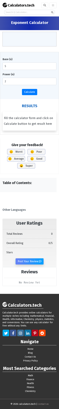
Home (30, 349)
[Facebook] (13, 333)
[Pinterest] (35, 333)
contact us (43, 404)
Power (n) (8, 74)
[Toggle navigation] (53, 5)
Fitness (30, 387)
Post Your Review (28, 261)
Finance (30, 379)
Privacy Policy (30, 360)
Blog (30, 353)
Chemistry (30, 391)
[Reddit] (42, 333)
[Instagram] (20, 333)
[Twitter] (6, 333)
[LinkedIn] (27, 333)
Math (30, 375)
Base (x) (7, 59)
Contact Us (30, 356)
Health (30, 383)
